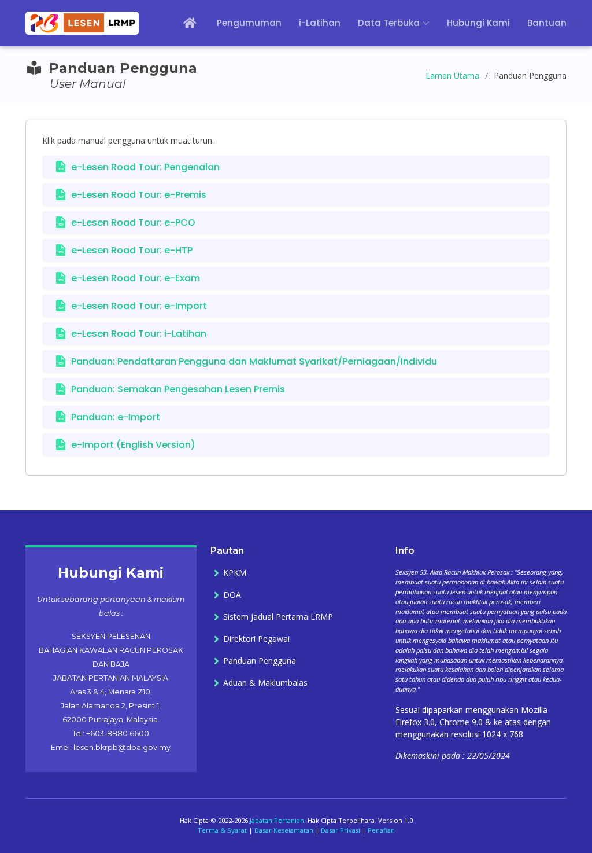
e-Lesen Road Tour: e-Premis (138, 194)
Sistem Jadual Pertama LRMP (278, 617)
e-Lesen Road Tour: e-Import (139, 305)
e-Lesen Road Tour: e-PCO (133, 222)
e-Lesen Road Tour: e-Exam (135, 278)
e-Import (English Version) (133, 444)
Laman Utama (452, 75)
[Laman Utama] (182, 23)
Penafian (381, 830)
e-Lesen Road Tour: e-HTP (132, 250)
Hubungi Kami (478, 23)
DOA (232, 595)
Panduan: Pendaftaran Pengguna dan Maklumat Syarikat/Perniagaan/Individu (254, 361)
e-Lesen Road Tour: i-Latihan (138, 333)
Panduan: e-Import (115, 417)
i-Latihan (320, 23)
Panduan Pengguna (259, 661)
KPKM (234, 573)
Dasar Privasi (340, 830)
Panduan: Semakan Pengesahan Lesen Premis (178, 389)
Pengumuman (249, 23)
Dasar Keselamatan (283, 830)
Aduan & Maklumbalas (265, 683)
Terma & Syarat (222, 830)
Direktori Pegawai (256, 639)
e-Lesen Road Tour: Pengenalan (145, 167)
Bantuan (547, 23)
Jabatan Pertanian (277, 820)
